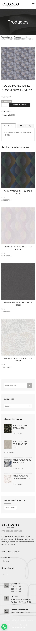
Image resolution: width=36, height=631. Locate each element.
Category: (5, 115)
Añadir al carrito (20, 105)
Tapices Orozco (19, 620)
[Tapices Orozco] (10, 4)
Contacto (6, 561)
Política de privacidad (18, 627)
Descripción (8, 126)
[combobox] (18, 406)
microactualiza (10, 508)
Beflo (17, 622)
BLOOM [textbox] (17, 406)
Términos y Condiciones (17, 625)
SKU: (3, 111)
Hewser (29, 620)
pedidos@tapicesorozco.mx (20, 612)
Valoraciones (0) (25, 126)
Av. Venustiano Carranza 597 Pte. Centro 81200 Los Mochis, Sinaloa (21, 602)
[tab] (8, 125)
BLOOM (12, 115)
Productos (6, 557)
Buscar (29, 385)
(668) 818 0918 (16, 589)
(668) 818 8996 (16, 591)
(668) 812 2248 (16, 586)
